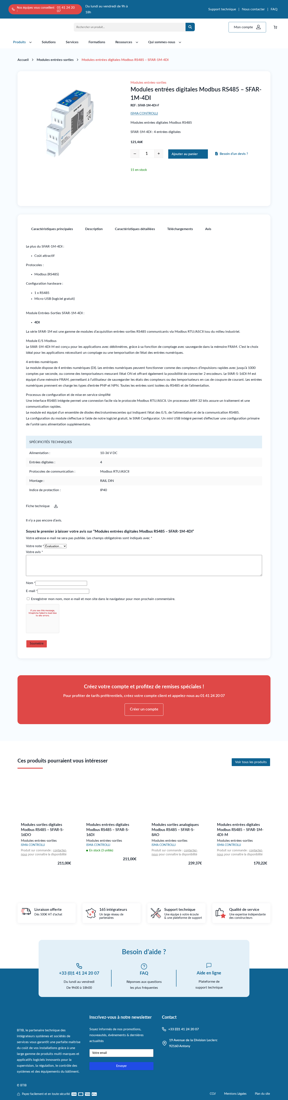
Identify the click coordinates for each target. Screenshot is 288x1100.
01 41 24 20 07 (66, 9)
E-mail (32, 591)
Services (72, 42)
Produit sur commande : (37, 850)
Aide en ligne (209, 973)
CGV (213, 1093)
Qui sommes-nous (161, 42)
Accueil (23, 60)
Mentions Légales (235, 1093)
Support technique (222, 9)
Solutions (49, 42)
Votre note (35, 546)
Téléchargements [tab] (180, 229)
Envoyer (121, 1066)
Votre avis (34, 552)
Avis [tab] (208, 229)
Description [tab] (94, 229)
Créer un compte (144, 709)
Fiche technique (38, 506)
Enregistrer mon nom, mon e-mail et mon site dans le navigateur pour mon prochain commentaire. (103, 599)
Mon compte (243, 27)
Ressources (123, 42)
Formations (97, 42)
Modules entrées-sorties (55, 60)
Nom (30, 583)
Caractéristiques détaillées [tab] (135, 229)
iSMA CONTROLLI (144, 113)
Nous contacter (253, 9)
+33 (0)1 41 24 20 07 (79, 973)
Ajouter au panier (185, 154)
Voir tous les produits (251, 762)
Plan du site (262, 1093)
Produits (19, 42)
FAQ (274, 9)
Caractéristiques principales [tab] (52, 229)
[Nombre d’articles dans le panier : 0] (275, 27)
